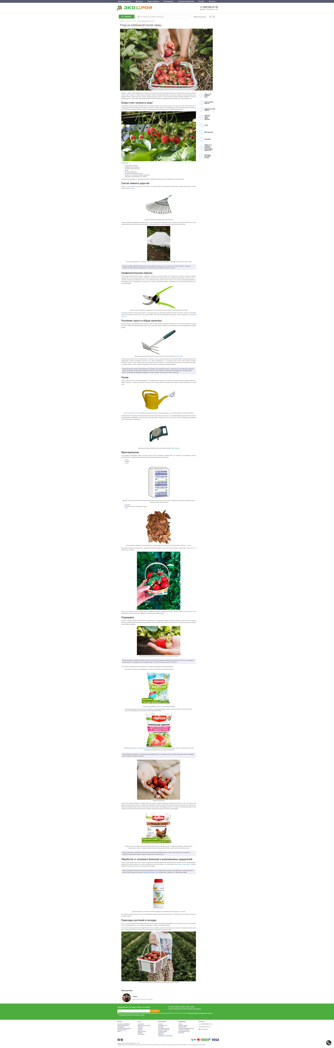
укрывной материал (146, 261)
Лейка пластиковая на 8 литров (132, 413)
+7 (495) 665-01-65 (209, 7)
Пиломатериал (120, 1026)
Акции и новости (153, 1)
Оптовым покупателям (186, 1)
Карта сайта (181, 1032)
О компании (141, 1024)
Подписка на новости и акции (165, 1035)
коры (126, 508)
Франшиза (140, 1032)
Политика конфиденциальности (186, 1028)
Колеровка (160, 1026)
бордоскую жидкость (150, 872)
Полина (135, 996)
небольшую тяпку (146, 360)
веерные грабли (130, 188)
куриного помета (182, 803)
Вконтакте (118, 1039)
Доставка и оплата (124, 1)
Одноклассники (121, 1039)
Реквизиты (140, 1026)
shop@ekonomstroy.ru (205, 1026)
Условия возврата (162, 1031)
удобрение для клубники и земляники (140, 748)
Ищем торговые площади (144, 1025)
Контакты (212, 1)
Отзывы (201, 1)
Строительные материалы (123, 1024)
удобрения (136, 669)
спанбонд (169, 611)
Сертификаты (161, 1032)
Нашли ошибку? (204, 1029)
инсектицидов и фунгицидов (182, 864)
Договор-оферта (182, 1026)
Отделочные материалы (123, 1025)
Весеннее (158, 706)
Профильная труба (121, 1029)
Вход (197, 16)
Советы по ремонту (183, 1025)
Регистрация (202, 16)
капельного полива (169, 417)
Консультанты (141, 1034)
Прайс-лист (161, 1034)
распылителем (175, 448)
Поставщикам (168, 1)
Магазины (139, 1)
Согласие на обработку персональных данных (184, 1030)
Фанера (119, 1031)
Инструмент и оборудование (124, 1028)
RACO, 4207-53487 (178, 356)
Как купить (160, 1024)
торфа (126, 463)
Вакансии (140, 1029)
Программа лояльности (164, 1028)
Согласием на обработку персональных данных (131, 1015)
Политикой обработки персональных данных (200, 1013)
